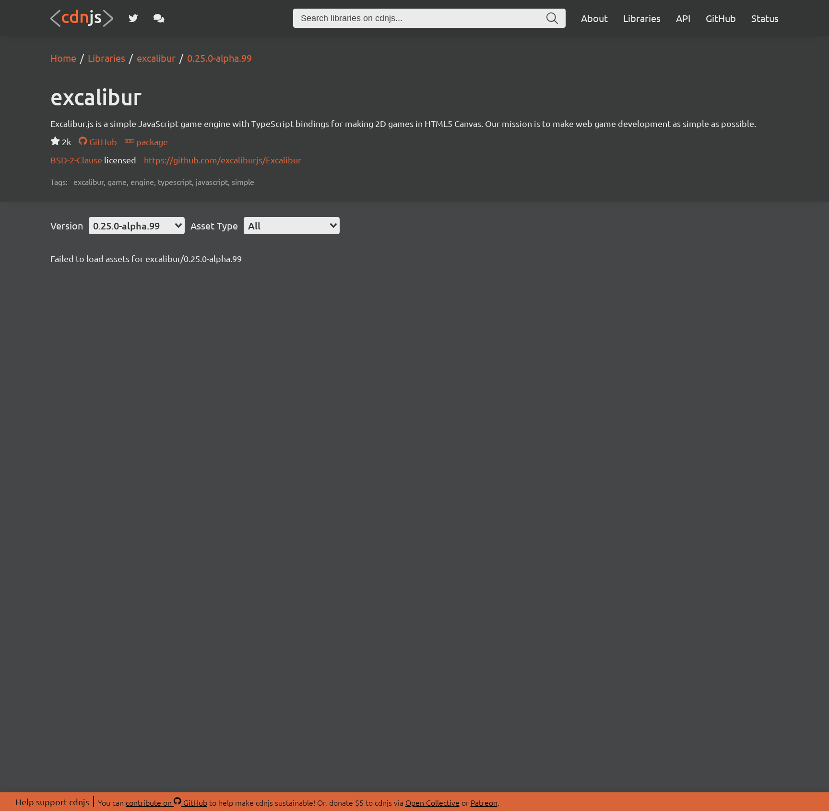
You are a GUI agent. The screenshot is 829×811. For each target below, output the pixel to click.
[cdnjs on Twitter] (133, 18)
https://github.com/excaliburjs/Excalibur (222, 160)
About (594, 18)
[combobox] (137, 225)
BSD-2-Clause (77, 160)
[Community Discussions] (159, 18)
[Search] (552, 18)
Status (765, 18)
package (151, 142)
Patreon (484, 802)
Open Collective (432, 802)
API (683, 18)
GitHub (721, 18)
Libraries (642, 18)
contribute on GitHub (166, 802)
